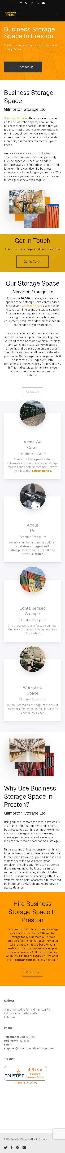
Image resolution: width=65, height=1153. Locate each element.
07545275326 (21, 1040)
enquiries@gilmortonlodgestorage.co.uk (29, 1048)
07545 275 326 (42, 956)
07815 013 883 (19, 956)
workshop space (32, 306)
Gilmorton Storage (15, 118)
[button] (58, 14)
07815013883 (27, 1037)
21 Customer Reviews (35, 1077)
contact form (23, 959)
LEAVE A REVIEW (25, 1083)
